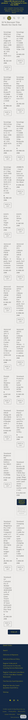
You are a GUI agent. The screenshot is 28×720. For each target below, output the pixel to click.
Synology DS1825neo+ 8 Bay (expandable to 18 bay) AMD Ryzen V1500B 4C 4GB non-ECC (20, 88)
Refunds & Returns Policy (11, 659)
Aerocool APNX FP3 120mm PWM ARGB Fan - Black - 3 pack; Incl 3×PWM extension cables (8, 256)
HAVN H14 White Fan (18, 217)
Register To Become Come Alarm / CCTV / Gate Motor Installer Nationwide (13, 675)
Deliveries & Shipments (10, 655)
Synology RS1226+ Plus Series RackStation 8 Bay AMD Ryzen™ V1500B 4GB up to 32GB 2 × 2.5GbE (8, 89)
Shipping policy (21, 714)
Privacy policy (12, 711)
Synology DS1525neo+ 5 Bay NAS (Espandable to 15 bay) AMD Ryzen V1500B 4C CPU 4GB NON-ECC (8, 134)
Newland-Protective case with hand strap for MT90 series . (20, 384)
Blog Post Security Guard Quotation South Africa (11, 687)
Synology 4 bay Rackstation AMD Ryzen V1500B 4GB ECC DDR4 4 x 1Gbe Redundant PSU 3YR (20, 134)
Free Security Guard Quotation (13, 681)
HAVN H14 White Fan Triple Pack (6, 219)
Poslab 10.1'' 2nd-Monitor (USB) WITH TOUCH (7, 382)
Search (5, 650)
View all (14, 632)
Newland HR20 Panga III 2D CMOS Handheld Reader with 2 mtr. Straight (7, 419)
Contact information (10, 714)
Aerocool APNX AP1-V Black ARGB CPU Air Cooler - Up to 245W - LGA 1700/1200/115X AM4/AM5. (7, 343)
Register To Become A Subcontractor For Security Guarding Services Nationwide (13, 666)
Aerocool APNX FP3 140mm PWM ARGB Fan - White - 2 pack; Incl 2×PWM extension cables (20, 256)
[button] (4, 18)
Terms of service (15, 717)
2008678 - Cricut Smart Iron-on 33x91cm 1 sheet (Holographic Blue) (20, 174)
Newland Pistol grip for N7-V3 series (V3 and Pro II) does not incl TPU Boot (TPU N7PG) (20, 421)
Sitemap (5, 692)
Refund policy (21, 711)
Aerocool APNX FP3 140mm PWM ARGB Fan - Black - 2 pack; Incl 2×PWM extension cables (20, 298)
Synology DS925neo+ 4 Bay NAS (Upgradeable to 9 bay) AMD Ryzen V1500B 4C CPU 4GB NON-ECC (7, 44)
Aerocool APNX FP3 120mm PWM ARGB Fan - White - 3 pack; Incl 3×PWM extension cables (20, 341)
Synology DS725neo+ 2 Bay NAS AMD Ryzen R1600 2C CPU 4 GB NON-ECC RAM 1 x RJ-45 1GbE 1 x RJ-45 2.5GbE (7, 180)
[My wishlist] (18, 18)
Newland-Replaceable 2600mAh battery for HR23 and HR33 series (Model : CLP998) (8, 464)
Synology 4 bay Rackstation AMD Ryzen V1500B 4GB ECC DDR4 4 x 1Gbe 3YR (20, 40)
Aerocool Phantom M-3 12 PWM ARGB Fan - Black (7, 293)
